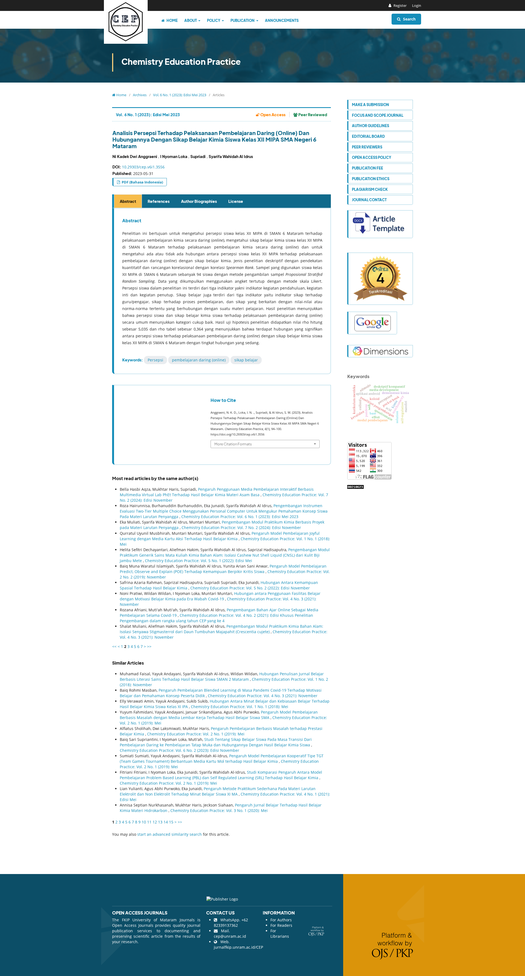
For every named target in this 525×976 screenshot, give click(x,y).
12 (155, 822)
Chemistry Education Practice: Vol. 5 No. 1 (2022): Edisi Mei (198, 560)
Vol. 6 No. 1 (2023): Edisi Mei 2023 (179, 94)
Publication (243, 20)
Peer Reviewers (367, 147)
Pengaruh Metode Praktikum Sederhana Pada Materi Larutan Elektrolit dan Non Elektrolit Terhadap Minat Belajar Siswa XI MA (218, 791)
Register (400, 5)
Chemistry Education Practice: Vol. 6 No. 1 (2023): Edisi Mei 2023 (239, 516)
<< (114, 646)
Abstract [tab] (128, 201)
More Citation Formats (233, 444)
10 (144, 822)
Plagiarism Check (370, 189)
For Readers (281, 925)
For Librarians (279, 933)
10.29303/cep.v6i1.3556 (143, 167)
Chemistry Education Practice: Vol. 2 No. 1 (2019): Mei (195, 734)
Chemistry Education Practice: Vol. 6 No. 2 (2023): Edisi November (179, 750)
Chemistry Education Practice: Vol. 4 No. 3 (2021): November (262, 695)
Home (172, 20)
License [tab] (235, 201)
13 (160, 822)
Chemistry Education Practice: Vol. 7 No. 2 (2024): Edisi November (241, 527)
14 (166, 822)
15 (171, 822)
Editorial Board (368, 136)
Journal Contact (369, 199)
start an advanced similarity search (169, 834)
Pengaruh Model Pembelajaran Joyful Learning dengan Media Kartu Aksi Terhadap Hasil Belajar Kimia (220, 536)
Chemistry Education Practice (181, 61)
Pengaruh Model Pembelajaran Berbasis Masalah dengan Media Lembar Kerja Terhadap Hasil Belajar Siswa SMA (219, 714)
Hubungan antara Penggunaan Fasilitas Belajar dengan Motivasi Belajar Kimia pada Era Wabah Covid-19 (220, 596)
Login (416, 5)
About (190, 20)
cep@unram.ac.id (230, 936)
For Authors (281, 919)
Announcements (282, 20)
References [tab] (159, 201)
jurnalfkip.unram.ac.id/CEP (238, 947)
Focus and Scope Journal (377, 115)
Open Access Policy (371, 157)
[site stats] (355, 486)
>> (149, 646)
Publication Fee (367, 168)
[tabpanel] (222, 291)
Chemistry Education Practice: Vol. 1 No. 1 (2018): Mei (239, 706)
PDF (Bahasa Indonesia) (142, 182)
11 (149, 822)
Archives (140, 94)
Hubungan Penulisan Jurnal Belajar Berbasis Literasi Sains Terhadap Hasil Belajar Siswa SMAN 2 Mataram (222, 676)
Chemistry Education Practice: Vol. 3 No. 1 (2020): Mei (219, 810)
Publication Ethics (370, 178)
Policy (214, 20)
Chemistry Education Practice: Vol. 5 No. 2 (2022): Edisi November (250, 588)
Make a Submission (370, 104)
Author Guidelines (370, 125)
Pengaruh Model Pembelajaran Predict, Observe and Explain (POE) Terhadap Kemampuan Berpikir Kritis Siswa (223, 568)
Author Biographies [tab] (199, 201)
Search (409, 19)
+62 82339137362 (231, 922)
